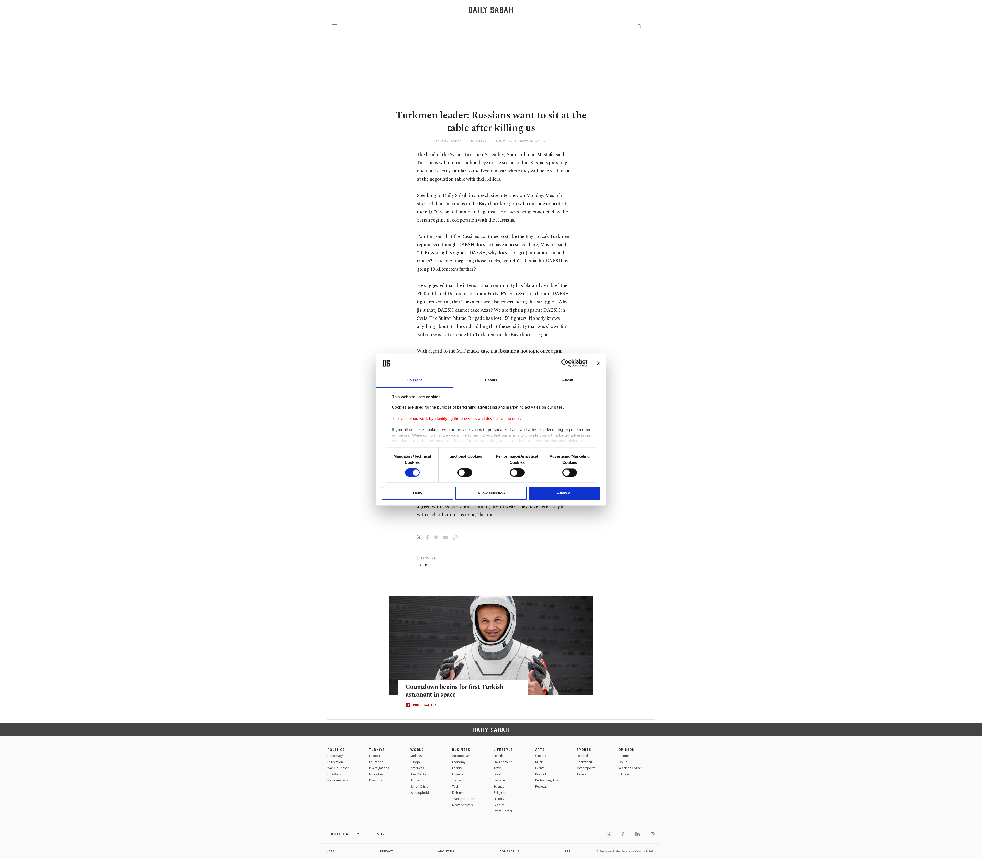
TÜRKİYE (377, 749)
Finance (457, 774)
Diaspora (376, 780)
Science (499, 786)
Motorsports (586, 768)
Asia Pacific (418, 774)
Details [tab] (491, 380)
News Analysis (337, 780)
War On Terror (338, 768)
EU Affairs (334, 774)
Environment (503, 762)
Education (376, 762)
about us (446, 851)
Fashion (499, 780)
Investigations (379, 768)
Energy (457, 768)
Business (461, 749)
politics (423, 565)
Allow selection (491, 493)
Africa (414, 780)
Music (539, 762)
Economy (458, 762)
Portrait (540, 774)
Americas (417, 768)
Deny (417, 493)
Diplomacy (335, 756)
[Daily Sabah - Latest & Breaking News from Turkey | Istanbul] (490, 10)
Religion (499, 792)
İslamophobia (420, 792)
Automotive (460, 756)
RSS (567, 851)
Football (583, 756)
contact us (509, 851)
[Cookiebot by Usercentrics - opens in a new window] (565, 363)
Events (539, 768)
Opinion (626, 749)
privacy (386, 851)
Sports (584, 749)
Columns (624, 756)
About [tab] (567, 380)
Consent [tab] (414, 380)
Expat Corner (503, 811)
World (417, 749)
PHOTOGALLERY (425, 705)
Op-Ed (623, 762)
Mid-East (416, 756)
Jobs (331, 851)
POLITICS (336, 749)
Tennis (581, 774)
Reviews (541, 786)
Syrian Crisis (419, 786)
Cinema (540, 756)
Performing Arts (546, 780)
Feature (499, 805)
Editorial (624, 774)
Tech (455, 786)
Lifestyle (503, 749)
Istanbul (375, 756)
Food (497, 774)
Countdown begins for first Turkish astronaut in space (455, 691)
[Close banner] (598, 363)
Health (498, 756)
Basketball (584, 762)
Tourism (458, 780)
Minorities (376, 774)
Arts (540, 749)
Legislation (335, 762)
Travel (498, 768)
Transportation (463, 799)
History (499, 799)
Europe (415, 762)
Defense (458, 792)
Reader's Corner (630, 768)
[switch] (464, 473)
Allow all (564, 493)
